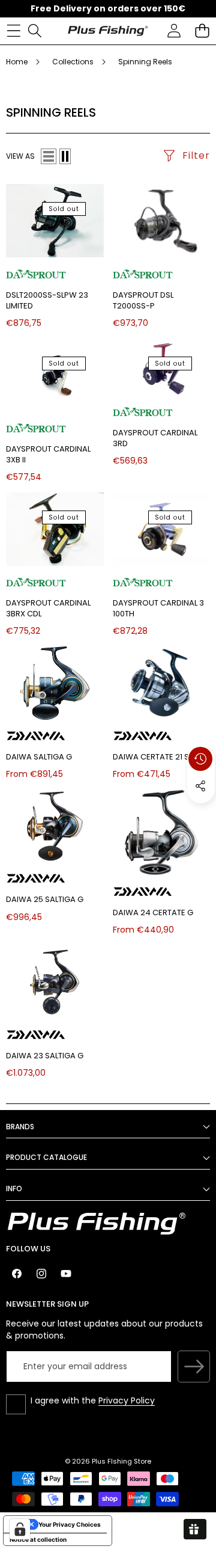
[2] (65, 156)
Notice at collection (38, 1539)
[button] (201, 30)
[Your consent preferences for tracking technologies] (20, 1529)
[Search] (34, 30)
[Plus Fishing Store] (107, 30)
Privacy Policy (126, 1400)
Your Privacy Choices (69, 1524)
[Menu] (13, 30)
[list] (48, 156)
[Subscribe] (194, 1367)
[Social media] (200, 786)
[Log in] (173, 30)
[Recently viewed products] (200, 759)
